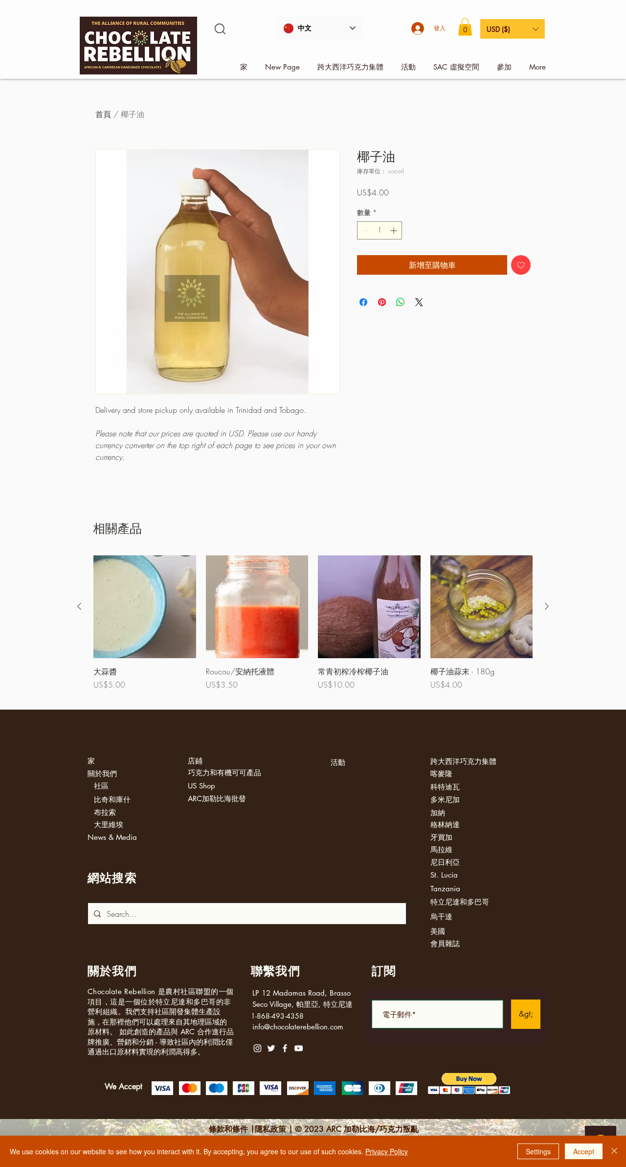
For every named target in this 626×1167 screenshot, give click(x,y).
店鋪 (195, 760)
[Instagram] (257, 1048)
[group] (313, 628)
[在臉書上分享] (363, 302)
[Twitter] (271, 1048)
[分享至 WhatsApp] (400, 302)
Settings (538, 1151)
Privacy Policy (386, 1151)
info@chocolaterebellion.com (297, 1026)
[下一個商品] (547, 606)
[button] (465, 27)
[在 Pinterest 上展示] (382, 302)
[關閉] (614, 1151)
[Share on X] (419, 302)
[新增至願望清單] (521, 265)
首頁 (103, 114)
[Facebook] (285, 1048)
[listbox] (512, 29)
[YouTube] (298, 1048)
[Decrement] (364, 230)
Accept (583, 1151)
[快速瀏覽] (144, 606)
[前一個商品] (79, 606)
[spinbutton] (379, 230)
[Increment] (394, 230)
